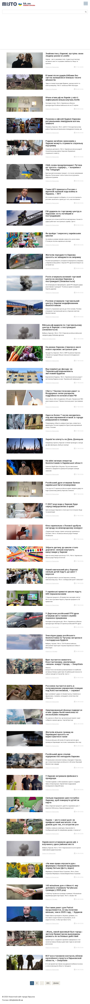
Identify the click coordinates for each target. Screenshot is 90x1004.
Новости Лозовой (52, 539)
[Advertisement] (45, 33)
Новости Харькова (52, 67)
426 (47, 983)
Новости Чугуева (51, 651)
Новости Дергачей (52, 627)
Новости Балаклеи (52, 877)
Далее (56, 983)
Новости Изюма (51, 89)
